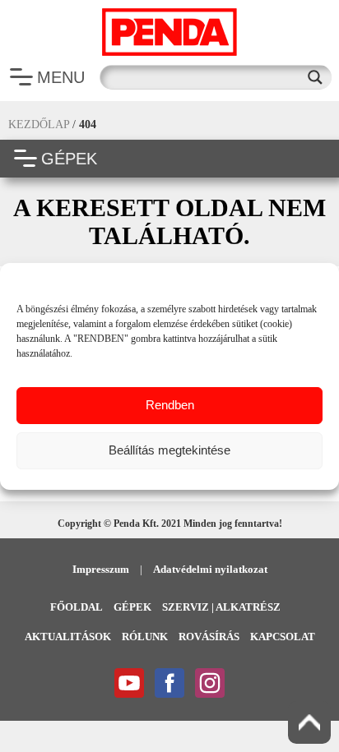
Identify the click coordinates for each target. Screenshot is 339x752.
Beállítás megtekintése (169, 450)
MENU (61, 77)
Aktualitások (68, 636)
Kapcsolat (282, 636)
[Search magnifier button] (319, 77)
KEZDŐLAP (38, 124)
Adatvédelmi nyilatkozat (210, 569)
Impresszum (100, 569)
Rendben (170, 405)
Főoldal (76, 607)
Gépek (132, 607)
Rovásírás (209, 636)
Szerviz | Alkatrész (221, 607)
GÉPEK (69, 159)
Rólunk (145, 636)
